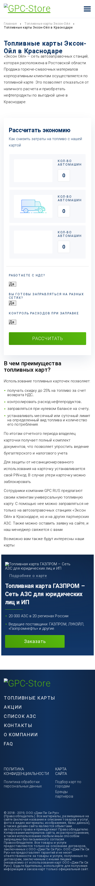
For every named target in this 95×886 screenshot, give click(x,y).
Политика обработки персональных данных (23, 784)
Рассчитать (47, 338)
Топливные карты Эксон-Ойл (47, 23)
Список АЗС (20, 716)
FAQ (8, 743)
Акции (13, 707)
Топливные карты (29, 698)
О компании (21, 734)
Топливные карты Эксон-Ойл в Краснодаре (38, 27)
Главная (10, 23)
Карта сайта (61, 771)
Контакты (18, 725)
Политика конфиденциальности (26, 771)
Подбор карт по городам (68, 784)
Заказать (35, 641)
